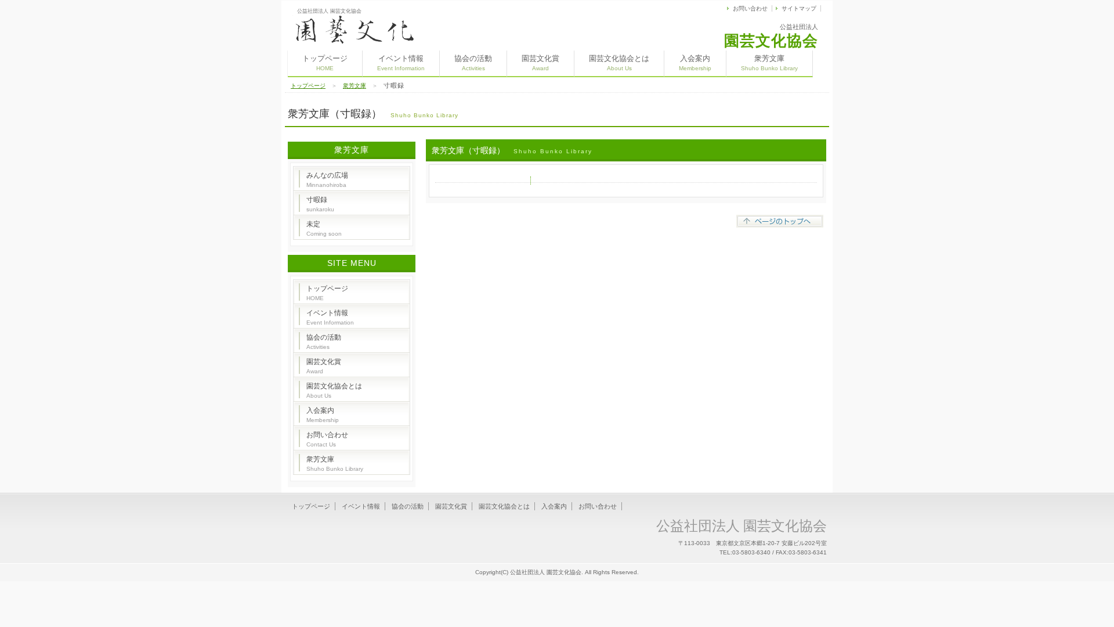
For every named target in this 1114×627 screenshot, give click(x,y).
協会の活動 (473, 62)
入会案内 (695, 62)
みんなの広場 (327, 179)
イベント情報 (401, 62)
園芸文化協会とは (619, 62)
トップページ (325, 62)
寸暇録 (320, 204)
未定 (324, 228)
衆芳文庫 (769, 62)
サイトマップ (799, 8)
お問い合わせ (750, 8)
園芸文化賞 (540, 62)
